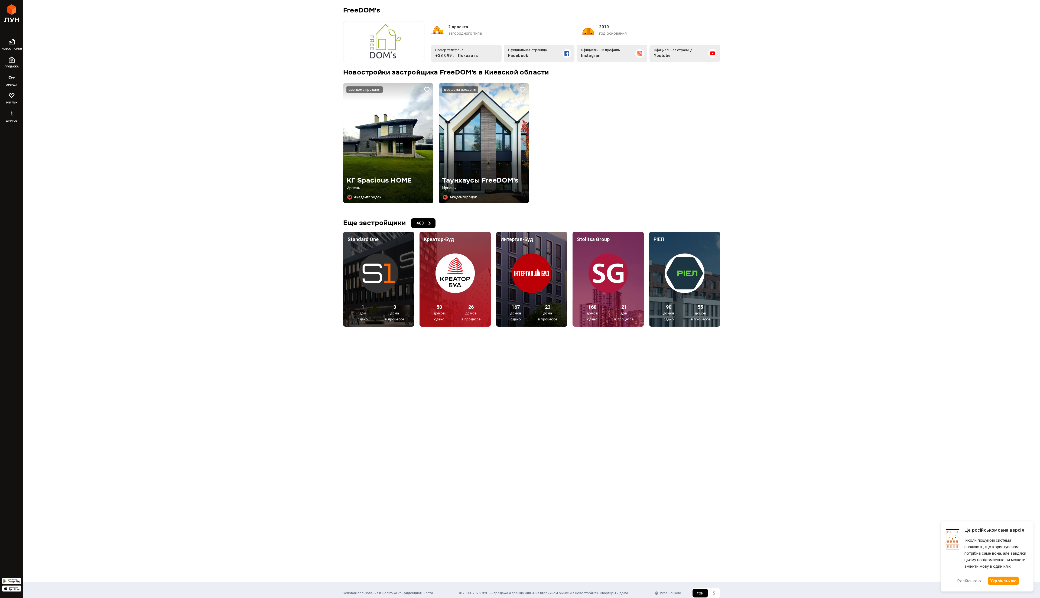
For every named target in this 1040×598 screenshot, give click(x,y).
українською (670, 593)
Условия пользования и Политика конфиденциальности (388, 593)
